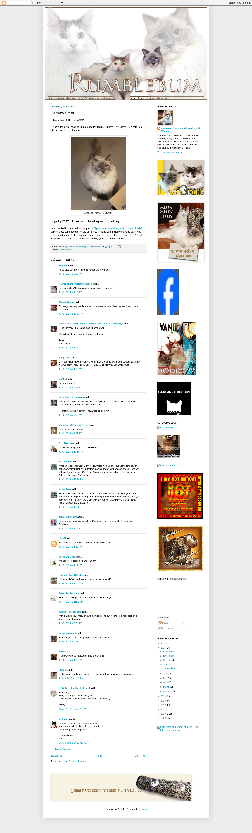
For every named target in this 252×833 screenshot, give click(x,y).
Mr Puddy (64, 719)
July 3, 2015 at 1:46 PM (70, 547)
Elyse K (63, 670)
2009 (163, 718)
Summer (63, 265)
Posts (165, 622)
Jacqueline (64, 357)
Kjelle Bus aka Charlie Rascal (74, 688)
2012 (163, 705)
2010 (163, 713)
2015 (163, 648)
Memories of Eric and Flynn (73, 425)
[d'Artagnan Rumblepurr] (168, 314)
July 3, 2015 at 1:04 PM (70, 528)
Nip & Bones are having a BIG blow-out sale (117, 228)
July (165, 664)
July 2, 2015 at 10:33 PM (71, 313)
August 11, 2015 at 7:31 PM (72, 709)
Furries (62, 651)
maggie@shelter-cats (70, 612)
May (165, 678)
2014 (163, 696)
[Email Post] (119, 246)
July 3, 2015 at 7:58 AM (70, 415)
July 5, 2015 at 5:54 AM (70, 623)
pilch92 (62, 538)
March (166, 687)
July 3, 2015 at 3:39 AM (70, 387)
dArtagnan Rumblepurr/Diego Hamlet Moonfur (180, 130)
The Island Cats (67, 557)
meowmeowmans (68, 633)
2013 (163, 701)
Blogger (143, 809)
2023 (163, 643)
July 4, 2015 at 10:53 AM (71, 583)
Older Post (140, 756)
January (167, 691)
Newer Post (57, 756)
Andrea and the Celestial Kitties (75, 284)
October (167, 660)
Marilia (62, 379)
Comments (167, 628)
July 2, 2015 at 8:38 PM (70, 274)
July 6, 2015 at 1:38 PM (70, 660)
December (168, 651)
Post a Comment (63, 749)
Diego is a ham (65, 250)
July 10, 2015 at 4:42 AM (71, 678)
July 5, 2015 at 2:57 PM (70, 641)
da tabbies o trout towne (71, 397)
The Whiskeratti (67, 302)
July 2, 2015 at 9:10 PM (70, 292)
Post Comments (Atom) (75, 761)
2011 (163, 709)
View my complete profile (169, 152)
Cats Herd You (66, 443)
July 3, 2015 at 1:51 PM (70, 565)
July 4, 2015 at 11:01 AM (71, 602)
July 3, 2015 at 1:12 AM (70, 347)
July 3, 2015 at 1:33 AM (70, 369)
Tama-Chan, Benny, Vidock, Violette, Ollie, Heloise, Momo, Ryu (91, 323)
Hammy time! (169, 668)
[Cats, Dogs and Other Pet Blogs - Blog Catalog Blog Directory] (179, 730)
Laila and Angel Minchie (71, 575)
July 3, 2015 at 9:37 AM (70, 433)
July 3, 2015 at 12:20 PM (71, 479)
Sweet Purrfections (69, 593)
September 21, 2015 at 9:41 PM (74, 743)
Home (99, 756)
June (166, 673)
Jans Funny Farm (68, 517)
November (168, 656)
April (165, 682)
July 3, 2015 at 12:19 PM (71, 452)
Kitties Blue (65, 461)
